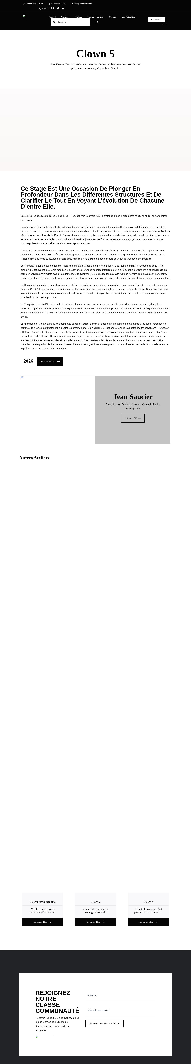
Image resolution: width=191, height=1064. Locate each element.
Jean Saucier (133, 397)
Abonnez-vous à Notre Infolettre (104, 1023)
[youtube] (63, 8)
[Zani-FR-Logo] (27, 16)
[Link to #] (164, 23)
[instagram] (58, 8)
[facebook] (53, 8)
